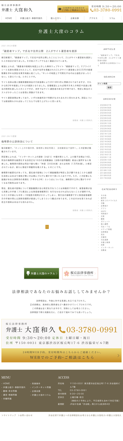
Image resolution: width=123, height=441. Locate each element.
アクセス (93, 18)
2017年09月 (105, 178)
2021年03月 (105, 149)
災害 (103, 216)
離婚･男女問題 (10, 391)
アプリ (104, 208)
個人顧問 (104, 224)
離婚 (103, 219)
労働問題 (7, 399)
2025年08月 (105, 108)
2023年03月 (105, 121)
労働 (103, 203)
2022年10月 (105, 123)
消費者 (104, 250)
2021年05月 (105, 144)
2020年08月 (105, 165)
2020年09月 (105, 162)
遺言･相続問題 (10, 395)
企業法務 (75, 18)
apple (103, 211)
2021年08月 (105, 139)
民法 (103, 234)
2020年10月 (105, 160)
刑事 (103, 245)
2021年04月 (105, 147)
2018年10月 (105, 170)
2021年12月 (105, 134)
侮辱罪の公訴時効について (17, 141)
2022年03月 (105, 131)
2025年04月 (105, 113)
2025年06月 (105, 110)
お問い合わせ (26, 415)
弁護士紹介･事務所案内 (31, 18)
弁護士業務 (105, 242)
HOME (8, 18)
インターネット (107, 247)
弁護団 (104, 237)
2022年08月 (105, 126)
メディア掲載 (106, 229)
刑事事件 (36, 384)
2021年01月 (105, 154)
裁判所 (104, 198)
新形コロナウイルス (109, 200)
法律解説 (104, 232)
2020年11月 (105, 157)
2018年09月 (105, 173)
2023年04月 (105, 118)
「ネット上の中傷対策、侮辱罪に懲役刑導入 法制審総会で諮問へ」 (46, 148)
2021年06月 (105, 141)
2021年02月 (105, 152)
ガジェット (105, 221)
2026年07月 (105, 105)
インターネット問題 (41, 387)
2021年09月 (105, 136)
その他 (104, 195)
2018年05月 (105, 175)
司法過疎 (104, 240)
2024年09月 (105, 115)
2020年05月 (105, 168)
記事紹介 (104, 206)
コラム (112, 18)
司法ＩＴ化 (105, 227)
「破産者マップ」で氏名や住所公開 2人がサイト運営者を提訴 (39, 51)
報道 (10, 61)
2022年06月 (105, 128)
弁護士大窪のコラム (41, 395)
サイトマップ (10, 415)
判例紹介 (104, 213)
